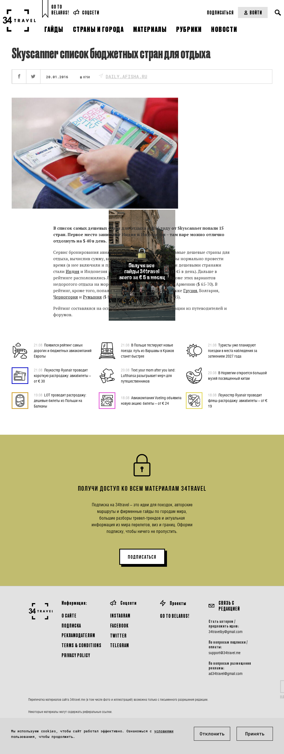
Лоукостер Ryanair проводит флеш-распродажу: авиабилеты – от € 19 (237, 400)
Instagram (120, 615)
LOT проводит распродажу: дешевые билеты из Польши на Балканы (60, 400)
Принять (255, 734)
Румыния (92, 297)
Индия (72, 271)
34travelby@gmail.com (225, 631)
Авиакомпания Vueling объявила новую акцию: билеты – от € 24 (151, 400)
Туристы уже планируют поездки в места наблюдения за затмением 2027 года (232, 350)
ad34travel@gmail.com (225, 673)
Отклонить (212, 734)
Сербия (146, 290)
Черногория (65, 297)
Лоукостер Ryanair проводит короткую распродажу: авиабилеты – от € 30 (62, 375)
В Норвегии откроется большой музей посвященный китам (237, 375)
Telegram (119, 645)
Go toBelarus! (60, 9)
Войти (256, 12)
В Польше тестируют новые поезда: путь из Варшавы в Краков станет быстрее (147, 350)
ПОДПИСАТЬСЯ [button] (142, 557)
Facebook (119, 625)
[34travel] (19, 20)
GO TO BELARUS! (174, 616)
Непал (141, 271)
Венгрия (159, 297)
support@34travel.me (224, 653)
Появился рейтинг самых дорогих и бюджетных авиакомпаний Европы (63, 350)
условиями (163, 731)
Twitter (118, 635)
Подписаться (220, 12)
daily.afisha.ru (126, 76)
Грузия (190, 290)
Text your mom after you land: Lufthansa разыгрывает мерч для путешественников (148, 375)
